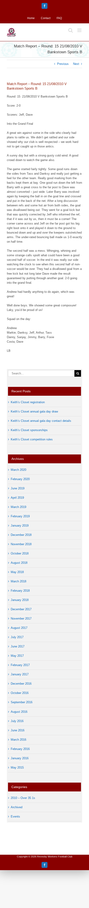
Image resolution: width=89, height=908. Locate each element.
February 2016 (20, 749)
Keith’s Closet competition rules (32, 439)
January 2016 (20, 758)
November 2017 (21, 618)
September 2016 (21, 702)
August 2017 (19, 628)
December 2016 (21, 683)
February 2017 (20, 665)
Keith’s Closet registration (28, 402)
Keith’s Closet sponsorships (29, 430)
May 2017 (17, 655)
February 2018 (20, 590)
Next (76, 64)
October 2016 (20, 693)
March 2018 (18, 581)
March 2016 (18, 739)
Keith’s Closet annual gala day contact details (41, 420)
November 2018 (21, 544)
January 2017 (20, 674)
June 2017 (17, 646)
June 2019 (17, 488)
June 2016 (17, 730)
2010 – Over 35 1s (23, 798)
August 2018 (19, 562)
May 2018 (17, 572)
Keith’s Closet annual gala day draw (34, 411)
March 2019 (18, 507)
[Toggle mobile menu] (79, 30)
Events (15, 816)
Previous (63, 64)
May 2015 (17, 767)
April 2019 (17, 497)
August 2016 (19, 711)
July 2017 (17, 637)
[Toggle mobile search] (70, 30)
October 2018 (20, 553)
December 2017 (21, 609)
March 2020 (18, 469)
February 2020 (20, 479)
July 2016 (17, 721)
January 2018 (20, 600)
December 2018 (21, 535)
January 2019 (20, 525)
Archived (16, 807)
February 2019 (20, 516)
